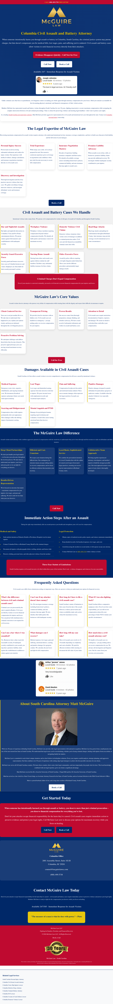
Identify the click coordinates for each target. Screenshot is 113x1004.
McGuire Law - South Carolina (56, 958)
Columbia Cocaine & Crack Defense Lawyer (14, 996)
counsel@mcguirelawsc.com (56, 869)
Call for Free (56, 360)
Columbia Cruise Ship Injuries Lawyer (13, 985)
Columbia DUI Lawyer (9, 994)
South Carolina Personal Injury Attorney (13, 979)
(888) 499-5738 (82, 552)
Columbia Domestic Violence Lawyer (12, 999)
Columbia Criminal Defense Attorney (12, 991)
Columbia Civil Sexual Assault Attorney (13, 982)
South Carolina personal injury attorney (20, 115)
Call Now (48, 64)
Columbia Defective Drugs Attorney (12, 988)
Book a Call (64, 64)
